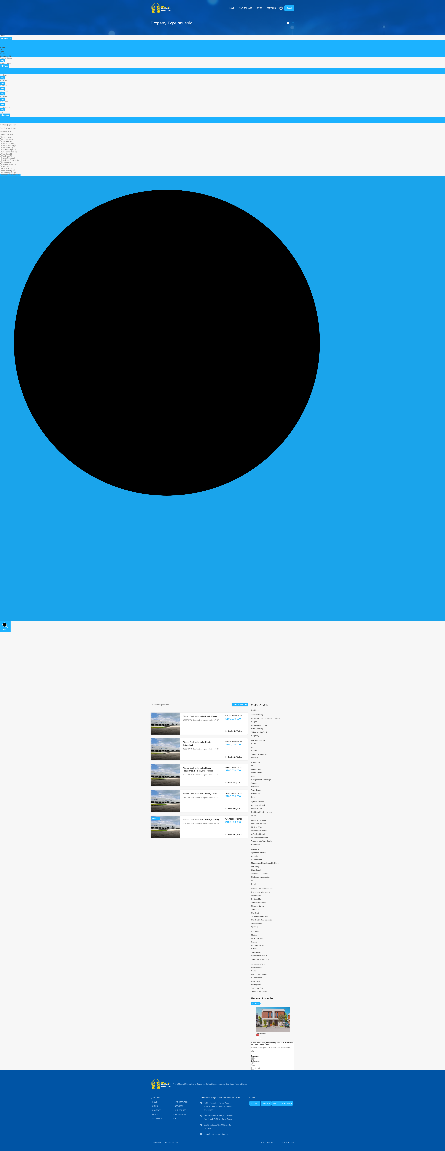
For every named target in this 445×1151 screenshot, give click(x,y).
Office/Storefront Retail (259, 838)
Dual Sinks (7, 148)
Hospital (254, 722)
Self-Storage (256, 952)
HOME (231, 8)
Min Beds (3, 75)
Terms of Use (157, 1118)
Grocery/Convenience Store (261, 889)
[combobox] (6, 38)
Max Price (4, 91)
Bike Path (7, 141)
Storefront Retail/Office (259, 916)
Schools (254, 949)
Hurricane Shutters (10, 160)
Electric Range (9, 150)
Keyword (3, 131)
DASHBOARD (180, 1114)
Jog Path (6, 162)
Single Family (256, 870)
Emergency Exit (9, 152)
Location (3, 36)
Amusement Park (258, 964)
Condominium (256, 860)
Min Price (3, 86)
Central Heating (9, 146)
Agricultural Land (257, 802)
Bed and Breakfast (258, 740)
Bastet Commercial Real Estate (282, 1142)
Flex (252, 766)
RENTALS (266, 1103)
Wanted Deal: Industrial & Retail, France (200, 716)
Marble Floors (8, 168)
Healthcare (255, 710)
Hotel (253, 747)
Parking (254, 942)
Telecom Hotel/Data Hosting (261, 841)
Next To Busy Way (10, 171)
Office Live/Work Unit (259, 831)
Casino (254, 971)
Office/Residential (258, 834)
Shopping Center (257, 906)
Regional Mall (256, 899)
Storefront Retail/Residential (261, 920)
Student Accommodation (260, 877)
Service (254, 783)
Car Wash (255, 931)
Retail (253, 884)
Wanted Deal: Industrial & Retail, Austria (200, 794)
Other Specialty (257, 938)
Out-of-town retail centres (260, 892)
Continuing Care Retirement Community (266, 718)
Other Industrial (257, 773)
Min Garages (5, 107)
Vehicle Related (257, 923)
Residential (255, 845)
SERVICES (271, 8)
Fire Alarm (7, 154)
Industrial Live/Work (258, 820)
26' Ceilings (7, 139)
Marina (253, 935)
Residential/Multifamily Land (261, 812)
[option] (2, 48)
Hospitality (255, 736)
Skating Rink (256, 985)
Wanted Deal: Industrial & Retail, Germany (201, 820)
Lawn (5, 166)
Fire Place (7, 156)
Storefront (255, 913)
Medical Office (256, 827)
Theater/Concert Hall (259, 992)
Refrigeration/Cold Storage (261, 780)
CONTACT (156, 1110)
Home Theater (8, 158)
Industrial (254, 758)
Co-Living (254, 856)
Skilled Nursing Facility (259, 732)
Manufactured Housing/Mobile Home (265, 863)
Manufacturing (256, 769)
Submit (289, 8)
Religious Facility (257, 945)
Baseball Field (256, 967)
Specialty (254, 927)
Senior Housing (257, 729)
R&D (253, 776)
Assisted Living (257, 715)
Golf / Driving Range (259, 974)
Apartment (255, 849)
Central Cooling (9, 143)
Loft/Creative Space (258, 824)
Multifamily (255, 867)
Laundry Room (9, 164)
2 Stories (6, 137)
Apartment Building (258, 853)
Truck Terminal (256, 790)
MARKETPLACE (245, 8)
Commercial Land (258, 805)
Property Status (6, 58)
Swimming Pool (9, 173)
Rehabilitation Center (259, 725)
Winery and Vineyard (259, 956)
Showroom (255, 787)
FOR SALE (255, 1103)
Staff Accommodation (259, 873)
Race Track (255, 981)
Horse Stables (256, 978)
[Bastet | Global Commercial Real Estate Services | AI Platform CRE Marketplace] (161, 13)
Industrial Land (256, 809)
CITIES (259, 8)
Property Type (5, 63)
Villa (252, 880)
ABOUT (155, 1114)
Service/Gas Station (258, 902)
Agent (2, 112)
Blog (176, 1118)
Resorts (254, 751)
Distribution (255, 762)
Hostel (253, 744)
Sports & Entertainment (260, 959)
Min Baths (4, 80)
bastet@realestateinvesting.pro (215, 1134)
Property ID (4, 135)
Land (253, 797)
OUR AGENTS (180, 1110)
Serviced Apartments (259, 754)
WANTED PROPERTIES (282, 1103)
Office (253, 816)
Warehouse (255, 794)
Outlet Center (256, 895)
